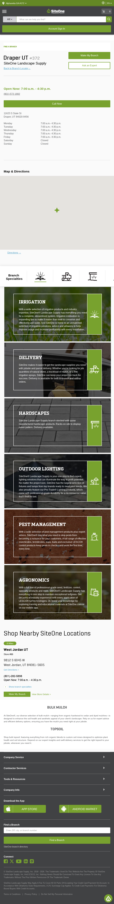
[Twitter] (12, 862)
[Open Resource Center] (108, 898)
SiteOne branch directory (16, 847)
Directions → (14, 252)
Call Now (57, 103)
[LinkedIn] (26, 862)
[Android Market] (84, 810)
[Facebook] (6, 862)
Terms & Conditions (12, 894)
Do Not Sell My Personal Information (57, 894)
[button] (15, 3)
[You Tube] (19, 862)
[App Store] (29, 810)
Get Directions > (11, 670)
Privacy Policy (31, 894)
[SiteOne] (56, 13)
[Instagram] (32, 862)
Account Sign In (56, 28)
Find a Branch (12, 825)
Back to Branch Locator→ (17, 68)
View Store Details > (41, 694)
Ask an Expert (89, 65)
